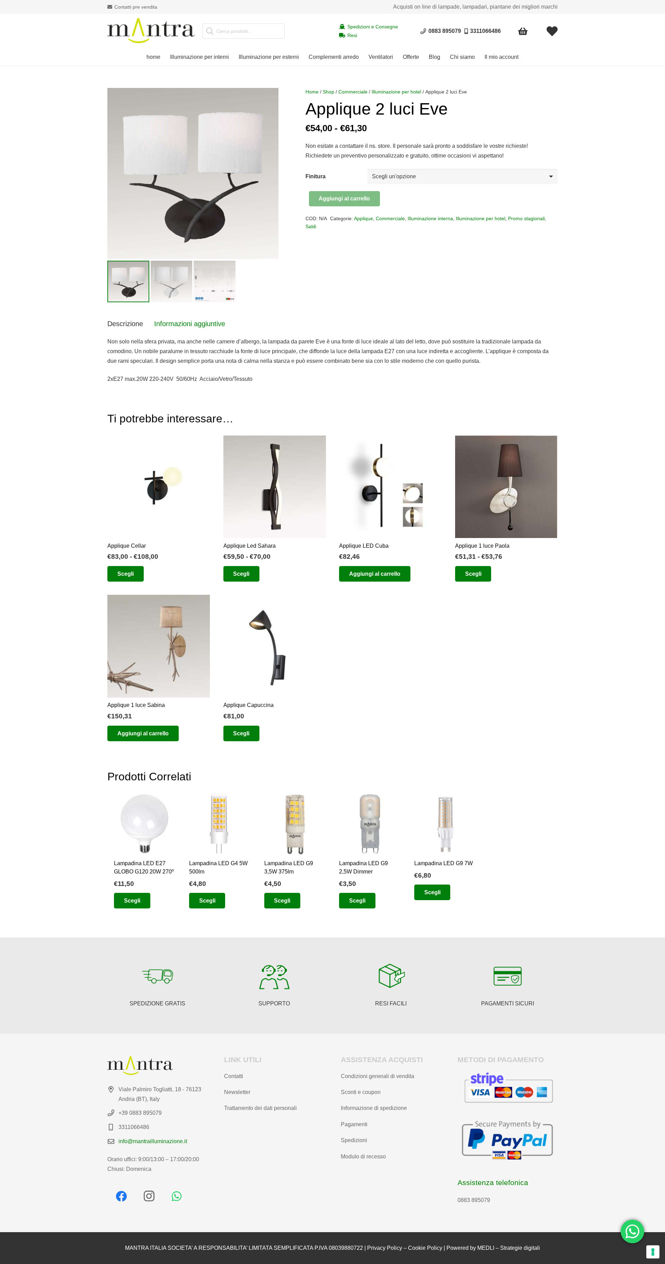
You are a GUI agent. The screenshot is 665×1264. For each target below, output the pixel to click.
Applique (363, 218)
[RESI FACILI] (391, 976)
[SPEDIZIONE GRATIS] (157, 976)
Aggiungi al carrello (344, 198)
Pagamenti (354, 1124)
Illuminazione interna (430, 218)
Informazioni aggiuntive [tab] (189, 324)
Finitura (315, 176)
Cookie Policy (425, 1248)
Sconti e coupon (361, 1092)
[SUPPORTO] (274, 976)
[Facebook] (121, 1196)
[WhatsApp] (176, 1196)
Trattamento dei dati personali (260, 1108)
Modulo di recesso (363, 1156)
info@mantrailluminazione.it (152, 1141)
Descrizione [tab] (125, 324)
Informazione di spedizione (374, 1108)
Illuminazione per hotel (396, 92)
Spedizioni (354, 1140)
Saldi (310, 226)
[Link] (552, 31)
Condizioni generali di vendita (377, 1076)
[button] (232, 57)
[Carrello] (523, 31)
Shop (328, 92)
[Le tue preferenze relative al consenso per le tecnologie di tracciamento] (652, 1251)
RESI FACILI (391, 1003)
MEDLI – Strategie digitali (508, 1248)
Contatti (233, 1076)
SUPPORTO (274, 1003)
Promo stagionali (526, 218)
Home (312, 92)
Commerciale (352, 92)
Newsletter (237, 1092)
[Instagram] (149, 1196)
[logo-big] (151, 31)
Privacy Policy (384, 1248)
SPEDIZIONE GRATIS (157, 1003)
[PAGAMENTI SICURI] (507, 976)
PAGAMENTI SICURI (507, 1003)
